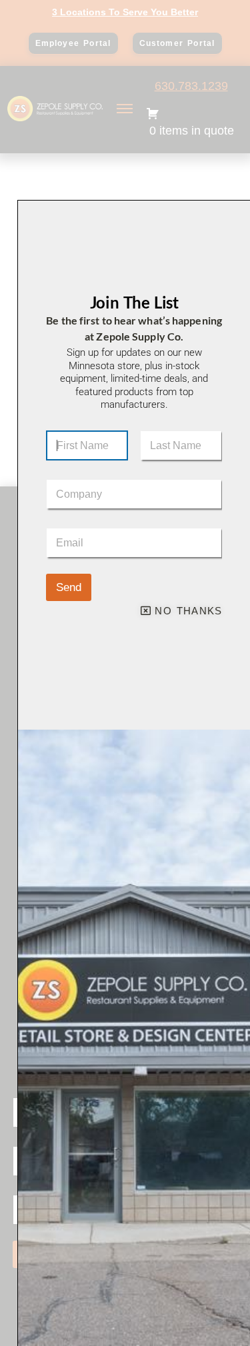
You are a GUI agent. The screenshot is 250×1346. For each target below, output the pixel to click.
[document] (125, 673)
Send (68, 587)
